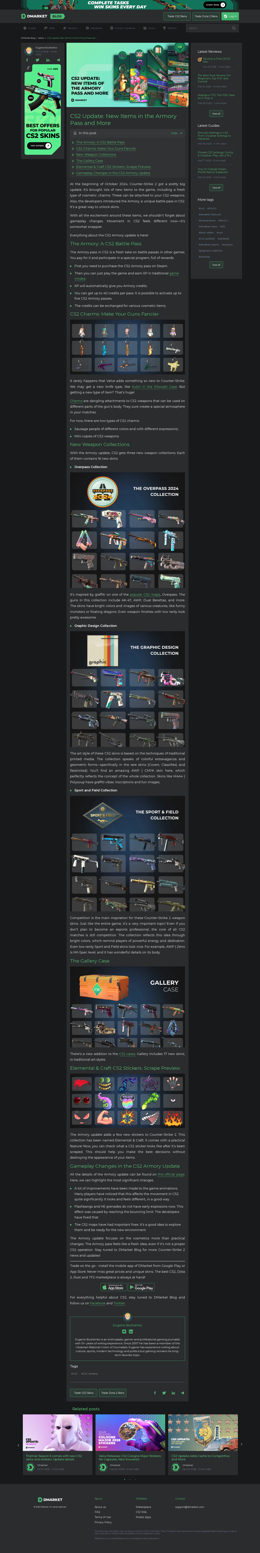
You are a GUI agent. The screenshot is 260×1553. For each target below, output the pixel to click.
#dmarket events (209, 244)
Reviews (73, 28)
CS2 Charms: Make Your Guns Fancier (106, 149)
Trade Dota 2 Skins (206, 16)
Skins (52, 28)
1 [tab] (124, 1479)
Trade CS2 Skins (177, 16)
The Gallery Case (89, 161)
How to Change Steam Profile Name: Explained (212, 171)
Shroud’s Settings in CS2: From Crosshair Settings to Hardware (214, 135)
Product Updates (125, 28)
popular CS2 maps (145, 595)
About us (100, 1507)
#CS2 (74, 1373)
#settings (204, 256)
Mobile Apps (143, 1517)
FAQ (97, 1512)
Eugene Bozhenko (46, 47)
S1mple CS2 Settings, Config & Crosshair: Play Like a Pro (215, 154)
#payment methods (210, 250)
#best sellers (206, 232)
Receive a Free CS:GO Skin (216, 60)
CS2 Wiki (141, 1512)
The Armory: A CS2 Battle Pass (100, 142)
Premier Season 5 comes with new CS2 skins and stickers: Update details (54, 1457)
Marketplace (143, 1507)
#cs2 (201, 208)
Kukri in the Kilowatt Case (154, 387)
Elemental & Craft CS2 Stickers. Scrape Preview (113, 167)
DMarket (42, 1465)
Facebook (98, 1303)
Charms (76, 401)
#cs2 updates (207, 238)
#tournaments (207, 220)
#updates (223, 238)
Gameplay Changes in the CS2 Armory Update (113, 173)
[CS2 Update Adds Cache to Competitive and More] (203, 1432)
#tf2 (222, 226)
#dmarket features (210, 214)
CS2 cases (127, 1054)
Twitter (119, 1303)
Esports (172, 28)
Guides (32, 28)
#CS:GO (211, 208)
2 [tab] (130, 1479)
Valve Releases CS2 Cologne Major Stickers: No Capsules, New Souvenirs (130, 1457)
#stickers (227, 244)
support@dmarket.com (189, 1507)
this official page (171, 1174)
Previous (18, 1445)
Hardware (96, 28)
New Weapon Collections (96, 155)
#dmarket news (208, 226)
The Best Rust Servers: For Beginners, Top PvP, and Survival (214, 78)
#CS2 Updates (89, 1373)
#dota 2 (223, 220)
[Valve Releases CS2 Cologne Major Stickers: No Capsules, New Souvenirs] (130, 1432)
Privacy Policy (103, 1522)
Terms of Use (103, 1517)
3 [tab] (135, 1479)
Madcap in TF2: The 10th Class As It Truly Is (216, 97)
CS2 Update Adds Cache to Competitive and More (201, 1457)
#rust (220, 232)
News (151, 28)
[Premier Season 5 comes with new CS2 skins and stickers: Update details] (58, 1432)
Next (241, 1445)
